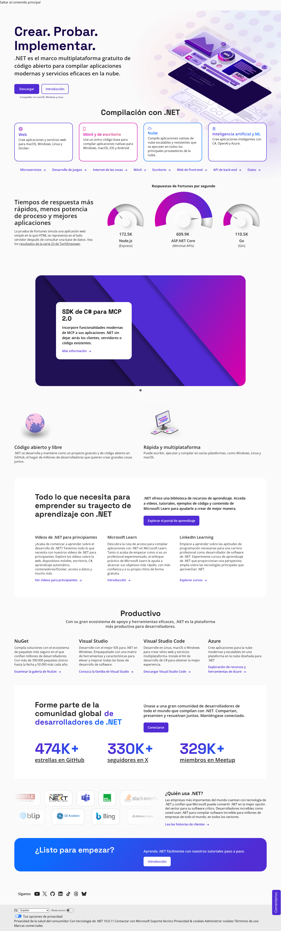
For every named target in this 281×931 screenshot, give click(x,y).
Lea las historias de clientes (185, 824)
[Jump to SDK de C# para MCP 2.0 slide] (140, 390)
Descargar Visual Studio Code (165, 671)
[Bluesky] (84, 894)
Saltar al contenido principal (20, 2)
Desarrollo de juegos (67, 170)
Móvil (138, 170)
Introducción (55, 89)
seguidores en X (127, 759)
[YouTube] (37, 894)
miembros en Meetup (207, 759)
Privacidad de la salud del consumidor (41, 921)
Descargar (26, 89)
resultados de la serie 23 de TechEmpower (49, 244)
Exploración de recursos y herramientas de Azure (227, 669)
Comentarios (276, 902)
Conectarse (156, 727)
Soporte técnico (161, 921)
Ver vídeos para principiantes (56, 580)
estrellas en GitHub (59, 759)
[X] (44, 894)
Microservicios (31, 170)
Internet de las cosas (108, 170)
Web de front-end (190, 170)
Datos (252, 170)
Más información (75, 351)
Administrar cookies (219, 921)
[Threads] (76, 894)
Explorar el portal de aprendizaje (171, 521)
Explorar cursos (191, 580)
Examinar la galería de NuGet (35, 671)
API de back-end (225, 170)
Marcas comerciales (28, 926)
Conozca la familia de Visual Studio (104, 671)
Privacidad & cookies (189, 921)
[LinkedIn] (60, 894)
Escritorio (159, 170)
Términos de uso (246, 921)
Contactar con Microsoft (132, 921)
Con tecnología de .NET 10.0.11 (92, 921)
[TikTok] (68, 894)
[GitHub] (52, 894)
